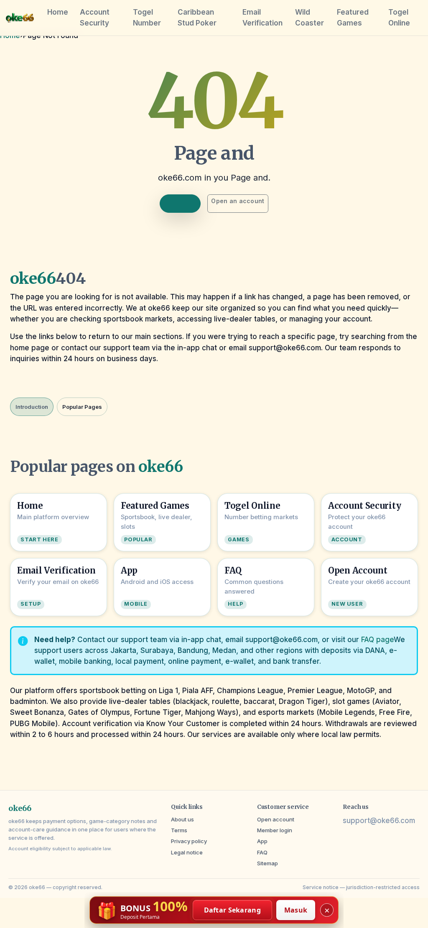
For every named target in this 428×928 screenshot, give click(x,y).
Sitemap (267, 863)
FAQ (262, 852)
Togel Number (147, 17)
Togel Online (399, 17)
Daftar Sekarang (232, 910)
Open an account (237, 200)
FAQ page (377, 639)
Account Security (95, 17)
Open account (275, 819)
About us (182, 819)
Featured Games (353, 17)
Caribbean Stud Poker (197, 17)
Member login (274, 830)
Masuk (296, 910)
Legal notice (187, 852)
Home (57, 12)
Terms (179, 830)
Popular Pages (82, 406)
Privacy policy (189, 841)
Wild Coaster (309, 17)
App (262, 841)
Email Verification (262, 17)
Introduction (31, 406)
